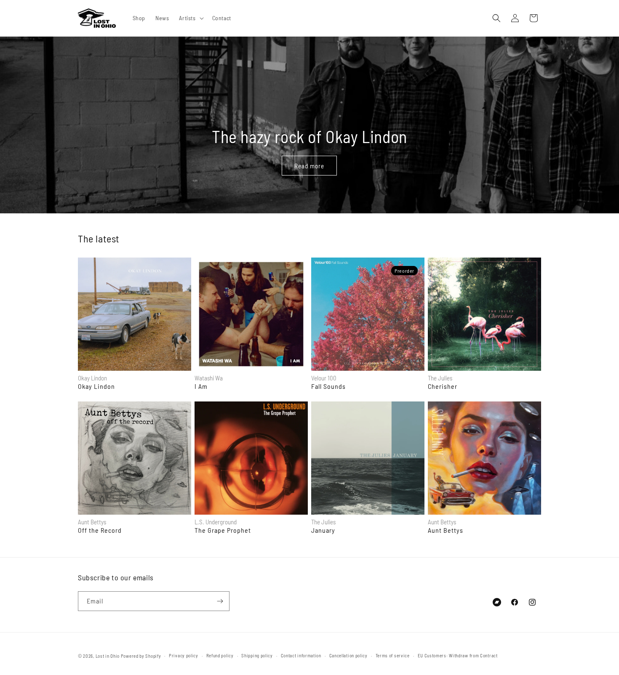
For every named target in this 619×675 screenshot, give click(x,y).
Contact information (301, 655)
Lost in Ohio (108, 656)
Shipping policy (257, 655)
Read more (310, 165)
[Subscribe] (220, 601)
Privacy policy (183, 655)
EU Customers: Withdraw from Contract (458, 655)
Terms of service (393, 655)
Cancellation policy (348, 655)
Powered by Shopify (141, 656)
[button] (190, 18)
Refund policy (220, 655)
